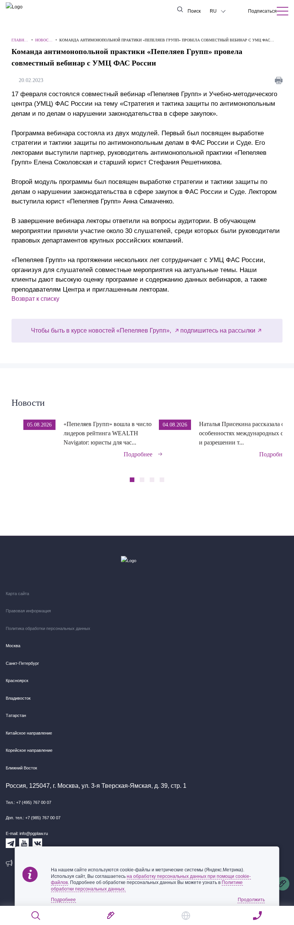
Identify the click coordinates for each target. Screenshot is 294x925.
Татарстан (16, 715)
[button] (280, 433)
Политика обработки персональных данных (48, 628)
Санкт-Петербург (22, 663)
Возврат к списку (35, 298)
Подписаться (262, 11)
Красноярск (17, 680)
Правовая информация (28, 610)
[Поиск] (36, 915)
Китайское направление (29, 733)
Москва (13, 645)
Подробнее (138, 454)
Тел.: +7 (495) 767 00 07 (28, 802)
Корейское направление (29, 750)
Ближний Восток (21, 768)
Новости (28, 403)
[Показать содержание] (282, 11)
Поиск (194, 11)
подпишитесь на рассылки (217, 330)
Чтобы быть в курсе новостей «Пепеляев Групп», (102, 330)
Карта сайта (17, 593)
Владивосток (18, 698)
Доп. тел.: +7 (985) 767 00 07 (33, 817)
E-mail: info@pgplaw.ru (27, 833)
